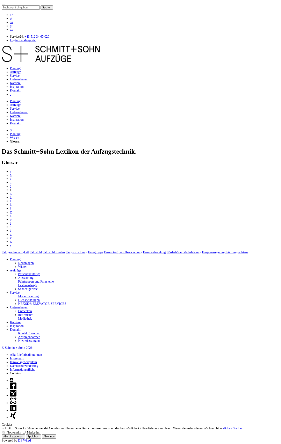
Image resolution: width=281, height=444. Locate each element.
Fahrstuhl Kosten (54, 252)
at (11, 18)
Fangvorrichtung (76, 252)
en (11, 22)
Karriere (15, 83)
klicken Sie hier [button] (233, 428)
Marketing (33, 432)
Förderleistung (191, 252)
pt (11, 26)
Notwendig (14, 432)
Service (15, 75)
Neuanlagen (26, 263)
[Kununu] (13, 403)
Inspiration (17, 86)
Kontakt (15, 90)
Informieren (25, 314)
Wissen (14, 137)
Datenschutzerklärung (24, 365)
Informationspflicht (22, 369)
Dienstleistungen (29, 300)
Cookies (15, 373)
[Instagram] (11, 380)
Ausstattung (26, 277)
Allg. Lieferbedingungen (26, 354)
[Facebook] (13, 388)
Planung (15, 68)
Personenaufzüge (29, 274)
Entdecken (25, 311)
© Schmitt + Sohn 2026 (17, 347)
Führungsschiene (237, 252)
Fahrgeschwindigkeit (15, 252)
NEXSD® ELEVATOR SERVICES (42, 303)
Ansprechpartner (29, 337)
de (11, 14)
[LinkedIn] (13, 410)
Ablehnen (49, 436)
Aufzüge (15, 72)
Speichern (33, 436)
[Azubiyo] (13, 395)
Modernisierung (28, 296)
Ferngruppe (95, 252)
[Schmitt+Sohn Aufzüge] (51, 61)
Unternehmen (19, 79)
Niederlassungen (29, 340)
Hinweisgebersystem (23, 362)
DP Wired (24, 440)
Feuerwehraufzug (154, 252)
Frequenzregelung (213, 252)
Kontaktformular (29, 333)
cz (11, 29)
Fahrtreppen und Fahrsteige (36, 281)
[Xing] (13, 417)
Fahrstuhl (36, 252)
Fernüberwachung (130, 252)
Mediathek (25, 318)
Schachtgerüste (28, 289)
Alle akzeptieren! (13, 436)
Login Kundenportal (23, 40)
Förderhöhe (174, 252)
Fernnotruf (111, 252)
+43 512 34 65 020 (36, 36)
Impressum (17, 358)
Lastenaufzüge (27, 285)
